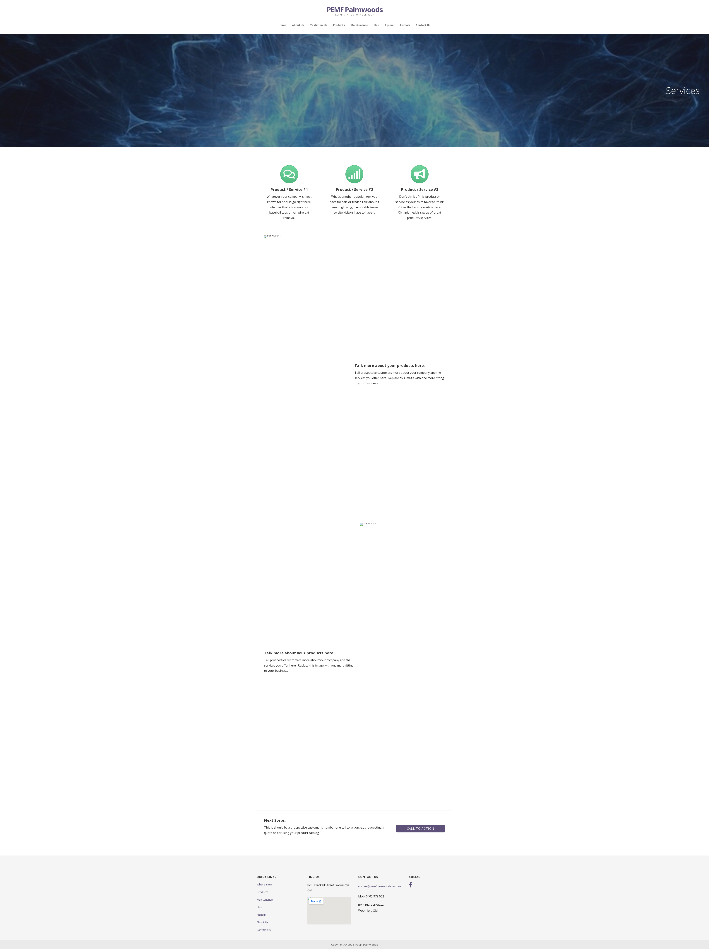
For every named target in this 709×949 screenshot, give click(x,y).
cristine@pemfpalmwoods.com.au (379, 886)
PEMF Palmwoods (355, 9)
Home (282, 25)
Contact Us (423, 25)
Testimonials (318, 25)
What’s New (264, 884)
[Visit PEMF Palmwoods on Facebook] (410, 885)
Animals (405, 25)
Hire (376, 25)
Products (339, 25)
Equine (389, 25)
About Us (298, 25)
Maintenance (359, 25)
